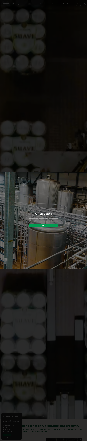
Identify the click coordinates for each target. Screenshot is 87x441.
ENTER (43, 225)
